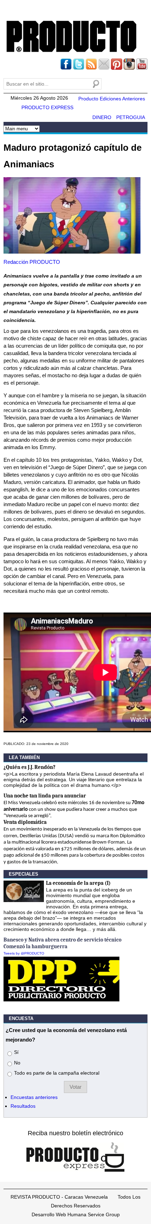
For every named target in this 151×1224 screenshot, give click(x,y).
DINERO (101, 117)
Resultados (23, 1106)
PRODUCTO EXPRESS (47, 107)
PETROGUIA (130, 117)
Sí (16, 1052)
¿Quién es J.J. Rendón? (29, 767)
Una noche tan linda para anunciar (45, 796)
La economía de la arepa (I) (78, 883)
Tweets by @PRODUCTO (24, 953)
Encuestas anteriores (34, 1097)
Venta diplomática (25, 822)
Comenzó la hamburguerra (35, 946)
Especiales (23, 874)
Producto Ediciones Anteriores (111, 98)
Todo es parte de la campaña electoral (56, 1073)
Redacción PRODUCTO (32, 262)
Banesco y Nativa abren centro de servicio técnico (63, 940)
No (17, 1062)
